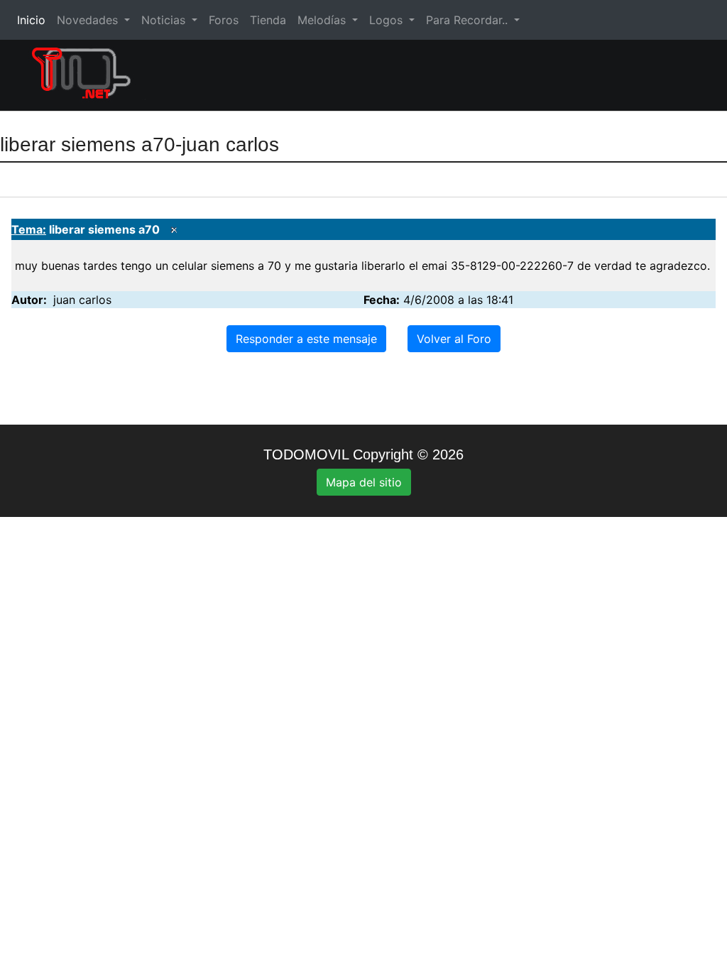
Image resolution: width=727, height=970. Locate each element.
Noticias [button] (165, 20)
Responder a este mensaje (306, 339)
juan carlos (82, 300)
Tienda (268, 20)
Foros (224, 20)
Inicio (34, 20)
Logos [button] (387, 20)
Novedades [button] (89, 20)
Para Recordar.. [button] (468, 20)
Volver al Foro (454, 339)
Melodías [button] (323, 20)
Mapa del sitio (364, 482)
